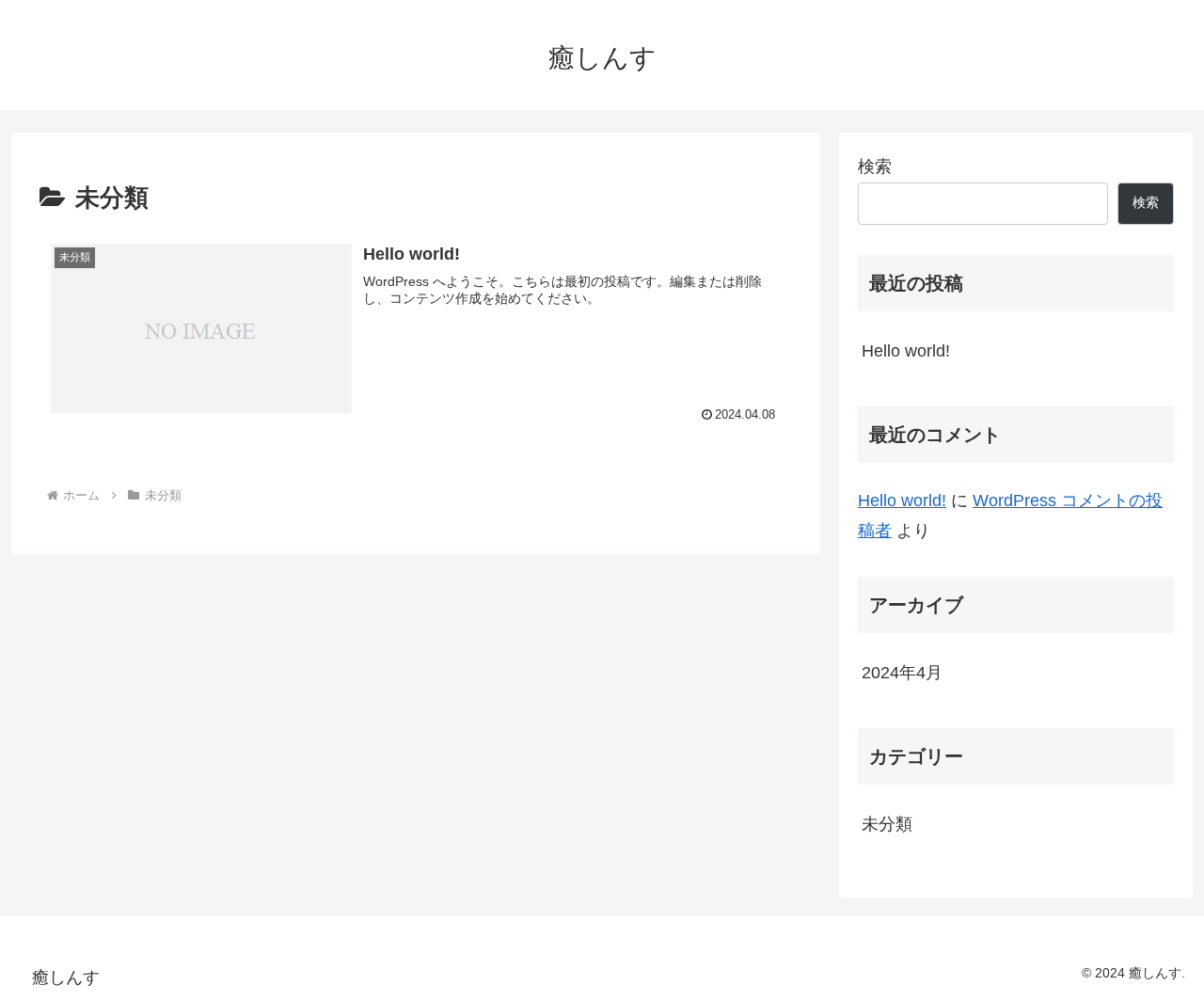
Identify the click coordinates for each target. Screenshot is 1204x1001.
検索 (875, 166)
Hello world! (906, 351)
